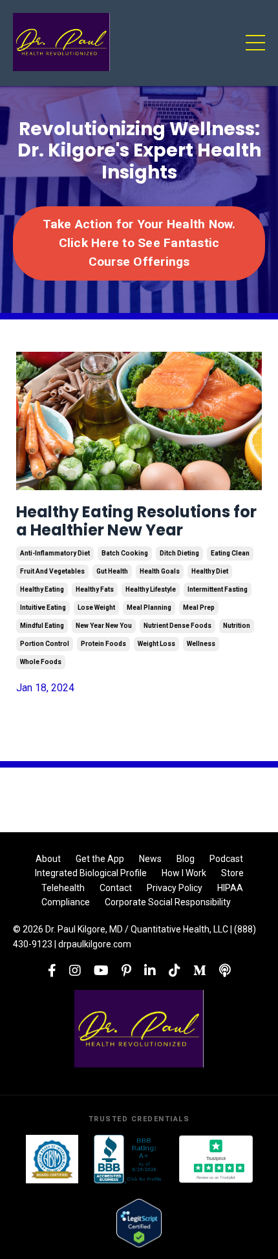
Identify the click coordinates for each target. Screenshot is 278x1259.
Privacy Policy (174, 888)
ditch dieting (179, 553)
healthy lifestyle (150, 589)
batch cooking (125, 553)
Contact (116, 888)
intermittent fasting (217, 589)
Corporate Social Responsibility (168, 902)
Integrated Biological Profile (91, 873)
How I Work (184, 873)
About (48, 859)
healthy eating (42, 589)
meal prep (199, 607)
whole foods (40, 661)
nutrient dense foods (177, 625)
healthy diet (209, 571)
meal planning (149, 607)
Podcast (226, 859)
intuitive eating (43, 607)
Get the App (100, 859)
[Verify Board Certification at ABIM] (52, 1159)
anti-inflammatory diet (55, 553)
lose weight (96, 607)
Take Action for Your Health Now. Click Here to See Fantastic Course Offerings (139, 243)
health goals (160, 571)
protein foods (103, 643)
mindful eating (42, 625)
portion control (44, 643)
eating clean (230, 553)
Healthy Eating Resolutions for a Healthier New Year (136, 522)
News (150, 859)
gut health (112, 571)
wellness (201, 643)
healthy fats (95, 589)
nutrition (236, 625)
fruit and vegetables (52, 571)
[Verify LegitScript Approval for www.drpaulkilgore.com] (138, 1223)
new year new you (104, 625)
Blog (185, 859)
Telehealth (63, 888)
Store (232, 873)
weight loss (156, 643)
